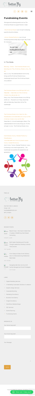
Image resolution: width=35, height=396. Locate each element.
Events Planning (10, 310)
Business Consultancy (12, 297)
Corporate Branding (11, 291)
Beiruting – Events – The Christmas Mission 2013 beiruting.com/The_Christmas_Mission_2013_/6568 (17, 69)
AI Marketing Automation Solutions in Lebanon (18, 284)
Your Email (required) (10, 334)
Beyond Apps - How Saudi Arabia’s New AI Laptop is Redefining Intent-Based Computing (20, 233)
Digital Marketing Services (13, 281)
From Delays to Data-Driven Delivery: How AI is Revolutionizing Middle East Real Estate (19, 256)
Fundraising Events (11, 314)
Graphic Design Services (12, 288)
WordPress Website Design (13, 304)
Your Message (7, 342)
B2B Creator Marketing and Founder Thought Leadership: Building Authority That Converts (19, 244)
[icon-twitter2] (19, 11)
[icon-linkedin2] (26, 11)
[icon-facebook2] (15, 11)
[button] (21, 392)
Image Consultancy (11, 301)
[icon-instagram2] (22, 11)
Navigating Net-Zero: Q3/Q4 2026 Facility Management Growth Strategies (19, 266)
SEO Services (9, 307)
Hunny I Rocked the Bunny (12, 37)
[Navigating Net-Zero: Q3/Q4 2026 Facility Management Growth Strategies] (6, 267)
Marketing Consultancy (12, 294)
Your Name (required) (10, 325)
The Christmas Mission (10, 30)
